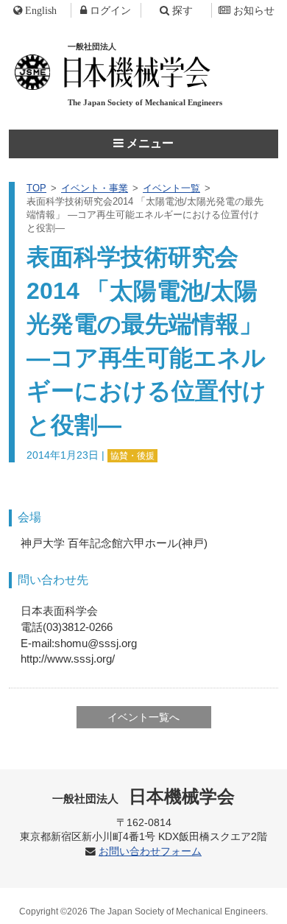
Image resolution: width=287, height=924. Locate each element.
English (41, 10)
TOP (36, 188)
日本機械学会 (143, 796)
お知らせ (253, 10)
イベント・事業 (94, 188)
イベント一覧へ (143, 717)
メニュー (149, 143)
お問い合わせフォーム (150, 851)
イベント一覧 (171, 188)
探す (182, 10)
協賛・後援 (132, 456)
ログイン (110, 10)
